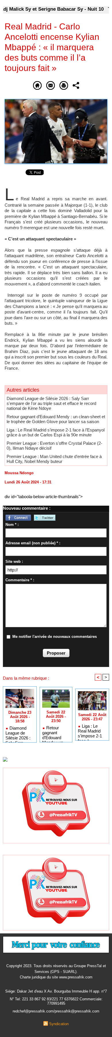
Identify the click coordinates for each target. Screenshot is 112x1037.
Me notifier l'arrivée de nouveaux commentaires (54, 636)
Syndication (59, 1024)
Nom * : (12, 524)
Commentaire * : (19, 580)
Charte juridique (33, 977)
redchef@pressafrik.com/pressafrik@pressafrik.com (56, 1011)
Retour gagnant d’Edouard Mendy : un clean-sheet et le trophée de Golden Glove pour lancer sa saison (56, 419)
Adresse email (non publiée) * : (32, 543)
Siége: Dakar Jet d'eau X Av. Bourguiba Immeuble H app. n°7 (56, 991)
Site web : (14, 561)
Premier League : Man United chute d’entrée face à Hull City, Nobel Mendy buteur (54, 459)
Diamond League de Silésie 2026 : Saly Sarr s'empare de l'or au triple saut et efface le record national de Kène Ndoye (51, 403)
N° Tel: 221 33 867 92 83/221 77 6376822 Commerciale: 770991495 (56, 1001)
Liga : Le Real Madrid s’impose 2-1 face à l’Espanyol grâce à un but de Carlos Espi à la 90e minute (56, 432)
